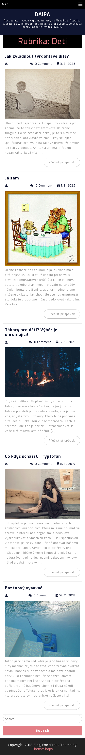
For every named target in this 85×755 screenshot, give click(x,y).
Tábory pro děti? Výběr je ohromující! (31, 332)
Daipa (42, 14)
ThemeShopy (42, 749)
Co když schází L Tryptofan (33, 456)
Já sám (12, 178)
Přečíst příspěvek (62, 162)
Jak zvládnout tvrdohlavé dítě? (37, 56)
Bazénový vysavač (23, 588)
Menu (6, 4)
